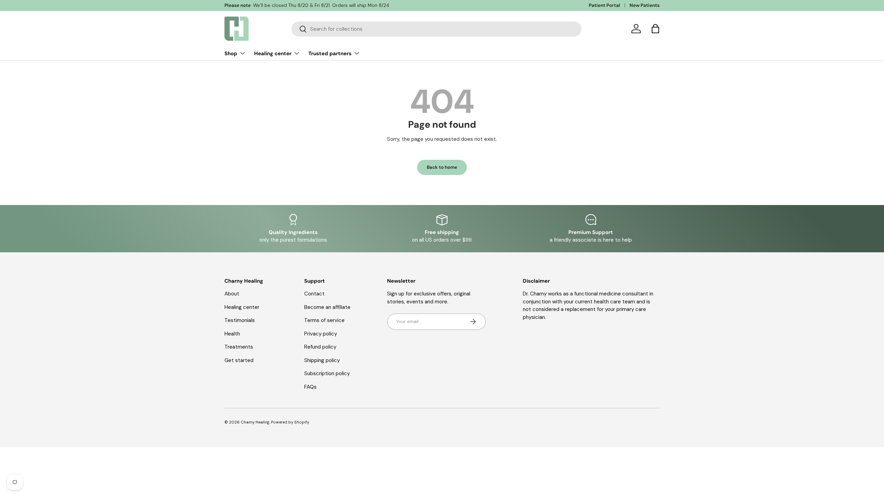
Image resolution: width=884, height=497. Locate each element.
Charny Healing (255, 422)
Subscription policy (327, 373)
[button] (655, 28)
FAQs (310, 386)
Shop (230, 53)
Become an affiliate (327, 307)
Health (232, 333)
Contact (314, 293)
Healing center (272, 53)
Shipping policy (322, 360)
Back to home (442, 167)
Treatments (238, 346)
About (231, 293)
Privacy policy (320, 333)
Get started (238, 360)
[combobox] (436, 29)
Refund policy (320, 346)
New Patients (645, 5)
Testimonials (239, 320)
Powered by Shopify (290, 422)
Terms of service (324, 320)
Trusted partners (330, 53)
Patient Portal (604, 5)
